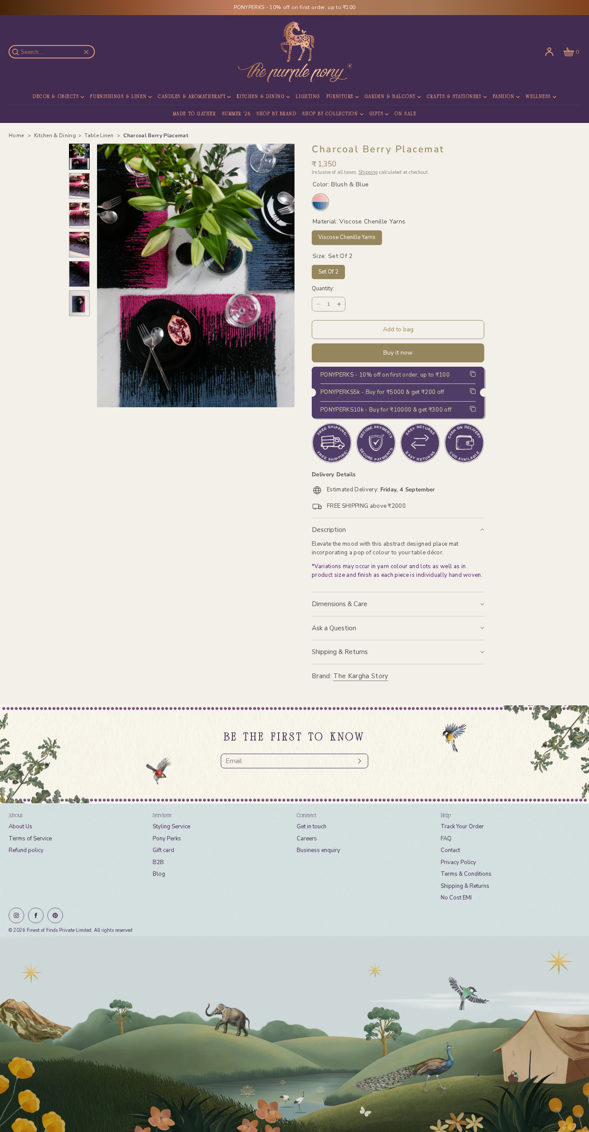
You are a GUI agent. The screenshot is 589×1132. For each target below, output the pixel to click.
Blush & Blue (320, 202)
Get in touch (311, 826)
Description (329, 529)
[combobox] (56, 52)
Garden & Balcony (390, 96)
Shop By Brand (276, 114)
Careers (307, 839)
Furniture (340, 96)
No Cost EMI (456, 898)
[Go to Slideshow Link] (294, 1034)
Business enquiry (318, 850)
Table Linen (100, 135)
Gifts (377, 114)
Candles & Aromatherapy (192, 96)
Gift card (163, 850)
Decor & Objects (56, 96)
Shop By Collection (330, 114)
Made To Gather (194, 114)
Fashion (504, 96)
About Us (20, 826)
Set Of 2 (328, 270)
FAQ (446, 839)
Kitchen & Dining (261, 96)
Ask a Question (334, 628)
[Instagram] (16, 915)
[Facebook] (35, 915)
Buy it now (398, 353)
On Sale (405, 114)
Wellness (538, 96)
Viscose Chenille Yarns (347, 235)
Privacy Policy (458, 862)
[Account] (549, 51)
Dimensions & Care (339, 604)
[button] (570, 51)
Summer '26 (236, 114)
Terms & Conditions (466, 874)
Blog (159, 874)
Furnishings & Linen (118, 96)
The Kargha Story (360, 676)
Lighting (308, 96)
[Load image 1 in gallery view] (79, 157)
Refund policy (26, 850)
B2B (158, 862)
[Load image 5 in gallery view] (79, 274)
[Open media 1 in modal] (195, 275)
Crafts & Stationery (454, 96)
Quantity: (323, 289)
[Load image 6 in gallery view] (79, 303)
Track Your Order (462, 826)
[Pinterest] (55, 915)
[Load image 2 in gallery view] (79, 186)
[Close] (86, 52)
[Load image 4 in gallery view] (79, 245)
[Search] (20, 51)
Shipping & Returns (340, 652)
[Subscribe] (357, 761)
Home (17, 135)
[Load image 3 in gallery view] (79, 215)
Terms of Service (30, 839)
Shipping (368, 172)
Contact (450, 850)
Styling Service (171, 826)
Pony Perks (167, 839)
